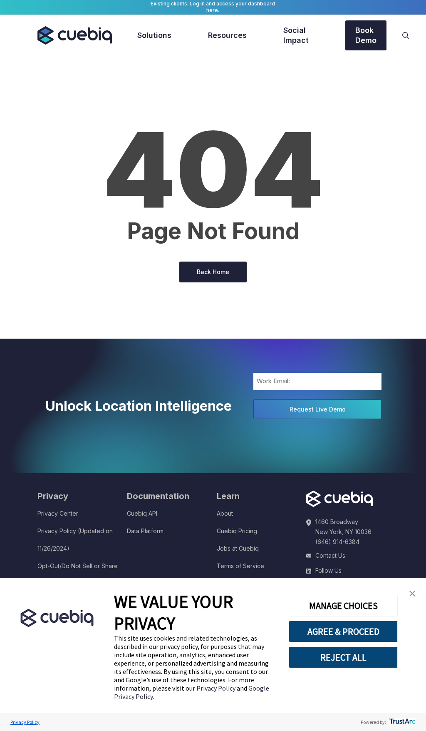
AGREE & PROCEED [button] (343, 631)
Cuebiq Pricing (237, 530)
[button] (412, 594)
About (225, 513)
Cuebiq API (142, 513)
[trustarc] (401, 722)
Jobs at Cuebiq (238, 548)
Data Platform (145, 530)
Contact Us (330, 555)
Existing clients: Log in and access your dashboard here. (213, 6)
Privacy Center (57, 513)
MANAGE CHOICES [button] (343, 605)
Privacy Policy (216, 688)
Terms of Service (240, 565)
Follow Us (328, 570)
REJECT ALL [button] (343, 657)
